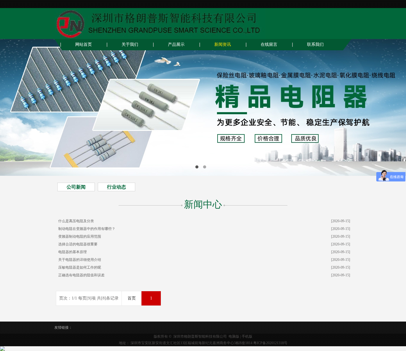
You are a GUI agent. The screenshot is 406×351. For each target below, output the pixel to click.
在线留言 (269, 44)
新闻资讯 (222, 44)
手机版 (247, 336)
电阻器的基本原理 (72, 252)
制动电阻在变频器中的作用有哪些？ (86, 229)
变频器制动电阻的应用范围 (79, 236)
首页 (132, 298)
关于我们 (130, 44)
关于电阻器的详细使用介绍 (79, 260)
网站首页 (83, 44)
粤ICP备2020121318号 (270, 343)
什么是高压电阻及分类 (76, 221)
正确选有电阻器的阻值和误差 (81, 275)
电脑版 (234, 336)
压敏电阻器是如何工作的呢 (79, 267)
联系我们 (315, 44)
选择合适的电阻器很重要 (77, 244)
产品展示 (176, 44)
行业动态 (116, 186)
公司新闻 (76, 186)
